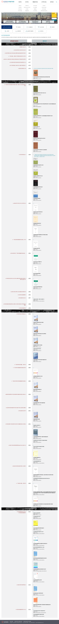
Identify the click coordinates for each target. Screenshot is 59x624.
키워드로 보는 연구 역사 (27, 7)
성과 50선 (44, 5)
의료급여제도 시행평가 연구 (36, 425)
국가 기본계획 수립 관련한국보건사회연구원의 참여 (22, 22)
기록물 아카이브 (35, 2)
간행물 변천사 (27, 10)
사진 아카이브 (35, 5)
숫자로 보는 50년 (44, 7)
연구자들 (27, 9)
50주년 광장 (44, 9)
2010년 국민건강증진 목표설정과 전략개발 (38, 446)
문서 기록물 (35, 7)
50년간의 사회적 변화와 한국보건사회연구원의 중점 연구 (9, 22)
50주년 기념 (44, 2)
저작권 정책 (11, 621)
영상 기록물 (35, 10)
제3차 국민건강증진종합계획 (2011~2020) (38, 547)
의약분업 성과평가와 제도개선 (37, 348)
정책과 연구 (27, 5)
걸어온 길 (20, 5)
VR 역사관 (51, 2)
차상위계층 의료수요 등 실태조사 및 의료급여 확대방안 (40, 440)
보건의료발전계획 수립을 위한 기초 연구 (38, 531)
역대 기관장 (20, 9)
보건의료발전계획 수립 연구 (36, 516)
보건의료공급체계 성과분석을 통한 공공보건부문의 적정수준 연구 (41, 478)
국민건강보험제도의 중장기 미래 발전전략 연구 (39, 610)
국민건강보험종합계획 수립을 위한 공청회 (38, 614)
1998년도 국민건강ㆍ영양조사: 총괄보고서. (38, 299)
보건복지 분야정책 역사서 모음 (48, 22)
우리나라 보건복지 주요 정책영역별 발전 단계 (35, 22)
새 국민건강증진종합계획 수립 (37, 461)
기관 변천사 (20, 7)
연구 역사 (27, 2)
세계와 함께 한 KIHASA (44, 10)
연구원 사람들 (20, 10)
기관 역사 (20, 2)
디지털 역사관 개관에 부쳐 (18, 621)
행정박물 (35, 9)
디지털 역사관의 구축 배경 (27, 621)
